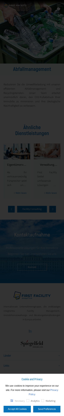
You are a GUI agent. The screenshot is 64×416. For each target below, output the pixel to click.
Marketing (50, 401)
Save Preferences (47, 409)
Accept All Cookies (17, 409)
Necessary (20, 401)
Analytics (35, 401)
